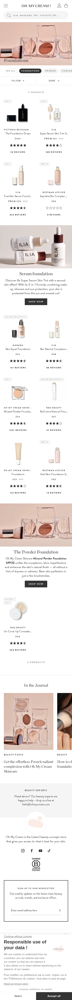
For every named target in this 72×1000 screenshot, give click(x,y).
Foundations (30, 70)
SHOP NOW (36, 301)
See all (11, 70)
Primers (50, 70)
